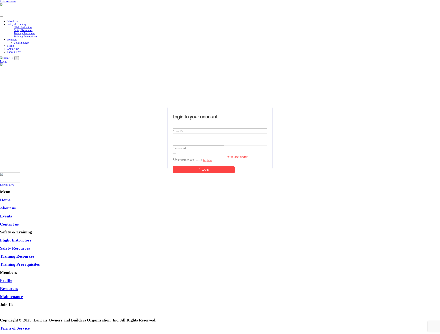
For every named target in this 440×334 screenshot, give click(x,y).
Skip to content (8, 1)
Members (12, 39)
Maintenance (11, 296)
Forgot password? (237, 156)
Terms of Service (15, 328)
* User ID (178, 131)
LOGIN (205, 169)
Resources (9, 288)
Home (5, 200)
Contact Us (13, 48)
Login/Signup (21, 42)
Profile (6, 280)
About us (8, 208)
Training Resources (24, 33)
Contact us (9, 224)
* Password (179, 148)
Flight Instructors (23, 27)
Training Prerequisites (25, 36)
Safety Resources (23, 30)
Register (207, 160)
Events (10, 45)
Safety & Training (16, 24)
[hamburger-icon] (1, 16)
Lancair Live (14, 51)
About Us (12, 21)
